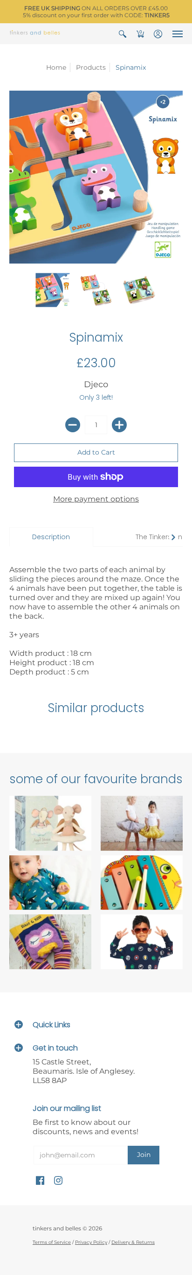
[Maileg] (50, 823)
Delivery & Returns (133, 1242)
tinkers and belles (57, 1228)
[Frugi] (50, 882)
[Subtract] (72, 424)
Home (56, 67)
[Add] (119, 424)
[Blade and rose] (50, 942)
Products (91, 67)
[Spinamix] (53, 290)
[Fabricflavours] (142, 942)
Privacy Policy (91, 1242)
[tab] (51, 537)
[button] (122, 33)
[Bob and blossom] (142, 823)
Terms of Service (52, 1242)
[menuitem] (122, 33)
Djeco (96, 384)
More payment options (96, 499)
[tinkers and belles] (35, 33)
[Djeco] (142, 882)
